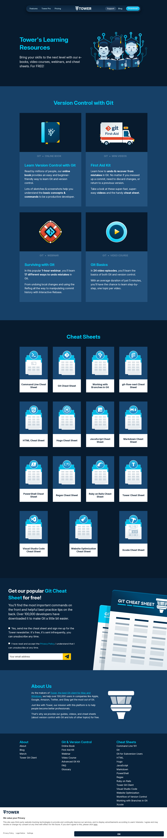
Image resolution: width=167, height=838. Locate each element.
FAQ (64, 765)
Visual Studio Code (127, 789)
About (23, 746)
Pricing (58, 8)
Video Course (69, 757)
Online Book (68, 746)
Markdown (122, 769)
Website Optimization (128, 792)
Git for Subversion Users (130, 753)
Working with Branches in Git (132, 800)
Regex (120, 777)
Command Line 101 (127, 746)
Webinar (66, 753)
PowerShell (123, 773)
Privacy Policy (47, 643)
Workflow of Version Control (132, 796)
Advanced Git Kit (71, 761)
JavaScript (122, 765)
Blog (120, 8)
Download (133, 8)
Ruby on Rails (124, 781)
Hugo (120, 761)
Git (118, 749)
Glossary (66, 769)
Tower (83, 9)
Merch (23, 753)
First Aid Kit (68, 749)
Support (110, 8)
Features (34, 8)
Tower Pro (46, 8)
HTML (120, 757)
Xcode (120, 804)
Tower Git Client (28, 757)
